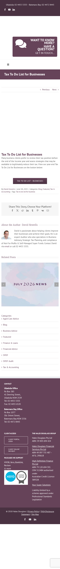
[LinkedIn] (14, 10)
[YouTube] (9, 10)
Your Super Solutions (41, 485)
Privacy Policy (33, 511)
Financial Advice (10, 349)
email (6, 246)
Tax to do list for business (25, 192)
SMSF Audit (8, 361)
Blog (40, 189)
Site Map (35, 514)
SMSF (5, 355)
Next (54, 89)
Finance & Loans (10, 343)
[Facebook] (5, 10)
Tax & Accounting (11, 367)
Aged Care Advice (11, 318)
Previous (46, 89)
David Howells (9, 189)
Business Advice (10, 331)
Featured (46, 189)
